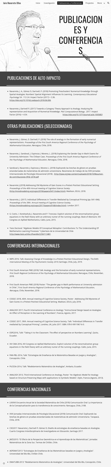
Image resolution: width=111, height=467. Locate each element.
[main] (81, 36)
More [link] (99, 3)
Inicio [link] (38, 3)
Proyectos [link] (90, 3)
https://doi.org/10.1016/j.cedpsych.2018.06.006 (30, 100)
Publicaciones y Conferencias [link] (70, 3)
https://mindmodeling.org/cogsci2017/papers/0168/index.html (38, 205)
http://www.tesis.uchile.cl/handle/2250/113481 (30, 234)
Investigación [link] (49, 3)
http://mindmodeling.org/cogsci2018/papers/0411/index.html (37, 191)
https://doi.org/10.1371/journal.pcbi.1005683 (82, 114)
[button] (108, 3)
